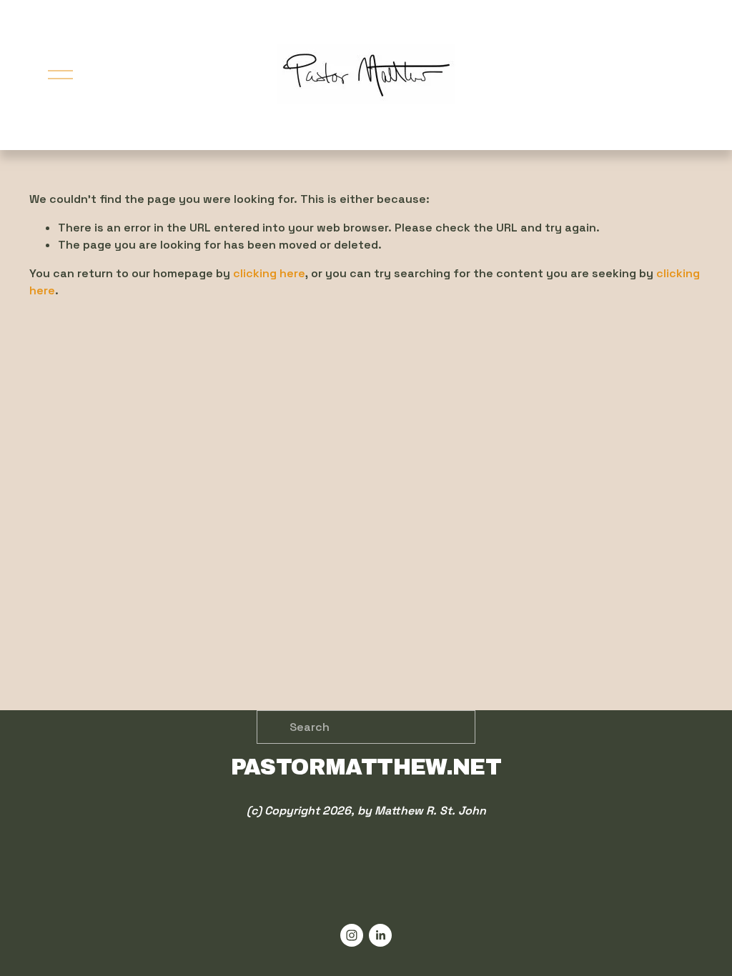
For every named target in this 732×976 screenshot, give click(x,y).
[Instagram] (351, 935)
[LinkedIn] (380, 935)
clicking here (269, 273)
